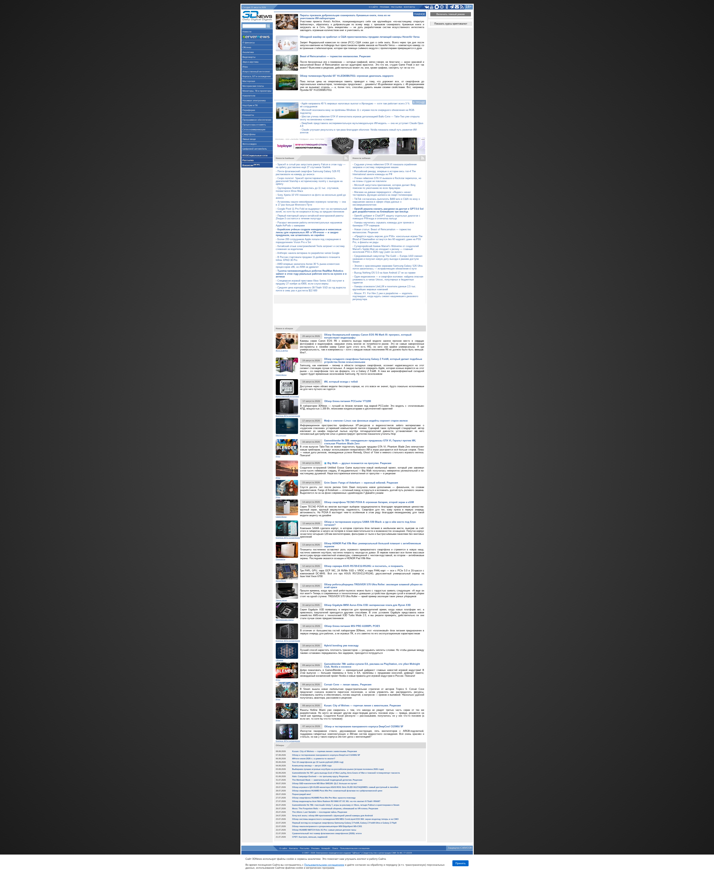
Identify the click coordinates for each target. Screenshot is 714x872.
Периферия (248, 110)
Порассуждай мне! (301, 794)
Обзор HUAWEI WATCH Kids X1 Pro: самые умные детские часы (324, 830)
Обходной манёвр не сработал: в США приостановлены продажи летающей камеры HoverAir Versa (359, 36)
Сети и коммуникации (253, 129)
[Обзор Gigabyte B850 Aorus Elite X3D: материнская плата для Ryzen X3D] (287, 610)
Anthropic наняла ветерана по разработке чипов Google (308, 253)
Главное (419, 14)
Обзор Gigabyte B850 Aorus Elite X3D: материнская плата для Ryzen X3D (367, 605)
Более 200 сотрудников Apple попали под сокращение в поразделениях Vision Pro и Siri (308, 241)
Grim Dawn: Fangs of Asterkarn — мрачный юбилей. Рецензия (361, 482)
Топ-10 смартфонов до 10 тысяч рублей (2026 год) (317, 762)
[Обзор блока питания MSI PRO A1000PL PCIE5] (287, 631)
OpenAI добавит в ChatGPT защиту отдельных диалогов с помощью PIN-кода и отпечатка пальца (386, 217)
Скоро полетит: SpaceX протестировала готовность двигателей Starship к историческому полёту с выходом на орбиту (309, 181)
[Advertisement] (350, 313)
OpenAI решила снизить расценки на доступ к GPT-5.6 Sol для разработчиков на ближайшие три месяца (388, 210)
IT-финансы (248, 42)
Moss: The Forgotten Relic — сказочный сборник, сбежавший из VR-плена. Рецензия (335, 808)
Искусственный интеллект (256, 71)
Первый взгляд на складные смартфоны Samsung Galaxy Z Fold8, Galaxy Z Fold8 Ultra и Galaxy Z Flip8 (344, 823)
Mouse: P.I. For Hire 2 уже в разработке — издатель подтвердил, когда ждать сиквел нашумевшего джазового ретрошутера (385, 296)
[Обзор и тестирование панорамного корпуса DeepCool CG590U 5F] (287, 732)
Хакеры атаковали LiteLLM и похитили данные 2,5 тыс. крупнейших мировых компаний (384, 288)
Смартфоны (248, 134)
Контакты (409, 7)
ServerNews (281, 581)
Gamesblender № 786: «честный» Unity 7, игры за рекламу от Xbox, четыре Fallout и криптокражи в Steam (345, 805)
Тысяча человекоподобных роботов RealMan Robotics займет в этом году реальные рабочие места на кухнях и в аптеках (311, 273)
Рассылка (396, 7)
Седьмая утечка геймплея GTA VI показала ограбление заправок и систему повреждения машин (385, 166)
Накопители (248, 96)
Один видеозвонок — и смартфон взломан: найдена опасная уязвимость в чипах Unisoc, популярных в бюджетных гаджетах (388, 279)
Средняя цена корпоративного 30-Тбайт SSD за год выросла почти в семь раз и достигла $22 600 (311, 289)
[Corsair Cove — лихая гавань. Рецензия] (287, 690)
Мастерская (248, 81)
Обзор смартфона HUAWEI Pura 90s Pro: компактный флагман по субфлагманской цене (337, 791)
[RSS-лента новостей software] (423, 158)
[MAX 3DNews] (436, 7)
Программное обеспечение (256, 120)
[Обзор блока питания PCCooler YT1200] (287, 406)
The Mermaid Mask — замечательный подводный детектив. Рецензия (327, 780)
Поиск (335, 848)
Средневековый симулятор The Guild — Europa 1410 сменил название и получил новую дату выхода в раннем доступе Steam (387, 259)
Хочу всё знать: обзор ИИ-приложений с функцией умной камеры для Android (332, 815)
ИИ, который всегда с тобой (341, 381)
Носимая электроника (254, 100)
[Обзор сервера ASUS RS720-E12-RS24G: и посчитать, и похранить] (287, 571)
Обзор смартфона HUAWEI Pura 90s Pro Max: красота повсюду (324, 798)
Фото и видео (249, 144)
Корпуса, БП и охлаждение (256, 76)
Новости (246, 31)
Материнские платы (253, 86)
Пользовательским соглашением (324, 864)
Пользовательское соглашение (355, 848)
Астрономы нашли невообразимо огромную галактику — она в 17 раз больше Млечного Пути (311, 203)
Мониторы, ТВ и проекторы (256, 91)
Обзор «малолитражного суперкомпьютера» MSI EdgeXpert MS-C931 (327, 826)
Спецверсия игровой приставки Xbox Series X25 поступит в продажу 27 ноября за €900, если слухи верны (310, 282)
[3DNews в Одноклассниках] (446, 7)
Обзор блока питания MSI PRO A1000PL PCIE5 (352, 626)
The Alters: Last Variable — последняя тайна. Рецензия (319, 812)
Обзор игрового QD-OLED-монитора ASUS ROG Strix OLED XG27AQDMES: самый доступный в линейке (345, 787)
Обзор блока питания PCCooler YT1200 (347, 401)
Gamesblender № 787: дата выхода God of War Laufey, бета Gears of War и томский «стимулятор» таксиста (346, 773)
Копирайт (325, 848)
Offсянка (246, 47)
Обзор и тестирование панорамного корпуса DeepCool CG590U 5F (363, 726)
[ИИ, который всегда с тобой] (287, 387)
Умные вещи (249, 139)
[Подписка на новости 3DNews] (456, 7)
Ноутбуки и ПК (250, 105)
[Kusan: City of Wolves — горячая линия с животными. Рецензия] (287, 711)
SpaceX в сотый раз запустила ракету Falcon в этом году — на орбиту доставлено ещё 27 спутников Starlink (310, 166)
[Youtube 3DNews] (431, 7)
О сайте (373, 7)
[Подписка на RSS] (461, 7)
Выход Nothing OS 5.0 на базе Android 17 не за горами (384, 272)
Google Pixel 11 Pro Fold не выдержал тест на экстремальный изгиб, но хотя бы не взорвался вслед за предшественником (311, 210)
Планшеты (248, 115)
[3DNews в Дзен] (441, 7)
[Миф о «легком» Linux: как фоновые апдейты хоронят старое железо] (287, 426)
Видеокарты (248, 57)
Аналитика (248, 52)
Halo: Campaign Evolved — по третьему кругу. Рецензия (320, 776)
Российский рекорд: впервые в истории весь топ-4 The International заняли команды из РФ (384, 173)
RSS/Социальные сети (254, 155)
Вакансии (251, 165)
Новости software (361, 158)
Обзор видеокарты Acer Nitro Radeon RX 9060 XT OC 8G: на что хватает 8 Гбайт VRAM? (336, 801)
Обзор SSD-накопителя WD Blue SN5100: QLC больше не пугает (324, 783)
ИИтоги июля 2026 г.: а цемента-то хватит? (313, 758)
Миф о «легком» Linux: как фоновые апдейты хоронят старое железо (366, 420)
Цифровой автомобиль (254, 149)
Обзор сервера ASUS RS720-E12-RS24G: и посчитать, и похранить (363, 566)
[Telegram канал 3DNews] (451, 7)
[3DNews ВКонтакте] (426, 7)
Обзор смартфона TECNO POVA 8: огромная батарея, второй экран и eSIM (369, 502)
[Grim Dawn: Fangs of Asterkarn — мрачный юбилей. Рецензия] (287, 488)
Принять (460, 863)
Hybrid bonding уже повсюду (341, 645)
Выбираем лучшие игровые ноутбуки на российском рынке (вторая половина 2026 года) (338, 769)
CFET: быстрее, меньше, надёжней (309, 837)
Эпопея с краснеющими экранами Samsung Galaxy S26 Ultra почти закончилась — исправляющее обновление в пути (387, 267)
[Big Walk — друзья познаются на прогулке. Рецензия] (287, 468)
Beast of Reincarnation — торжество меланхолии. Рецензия (335, 56)
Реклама (384, 7)
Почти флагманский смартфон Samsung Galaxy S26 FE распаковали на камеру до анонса (308, 173)
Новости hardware (285, 158)
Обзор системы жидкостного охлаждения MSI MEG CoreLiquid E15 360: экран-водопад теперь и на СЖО (345, 819)
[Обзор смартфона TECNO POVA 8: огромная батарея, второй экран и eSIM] (287, 507)
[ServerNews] (257, 37)
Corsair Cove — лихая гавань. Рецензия (348, 684)
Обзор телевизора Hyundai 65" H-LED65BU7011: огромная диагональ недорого (346, 75)
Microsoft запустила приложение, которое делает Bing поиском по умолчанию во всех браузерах (384, 186)
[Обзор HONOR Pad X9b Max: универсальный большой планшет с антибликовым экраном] (287, 550)
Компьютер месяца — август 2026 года (312, 765)
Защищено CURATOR (460, 848)
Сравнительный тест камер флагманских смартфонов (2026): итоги (327, 833)
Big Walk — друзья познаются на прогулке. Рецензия (359, 463)
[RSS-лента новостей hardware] (346, 158)
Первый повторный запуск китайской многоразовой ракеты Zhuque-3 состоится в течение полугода (309, 217)
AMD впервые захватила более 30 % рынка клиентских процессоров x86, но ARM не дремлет (308, 265)
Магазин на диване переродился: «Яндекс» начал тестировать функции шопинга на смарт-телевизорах (382, 193)
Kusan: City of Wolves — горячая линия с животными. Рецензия (362, 705)
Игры (245, 67)
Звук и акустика (250, 62)
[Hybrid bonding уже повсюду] (287, 651)
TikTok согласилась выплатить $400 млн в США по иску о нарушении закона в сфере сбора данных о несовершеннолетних (386, 202)
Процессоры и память (254, 124)
